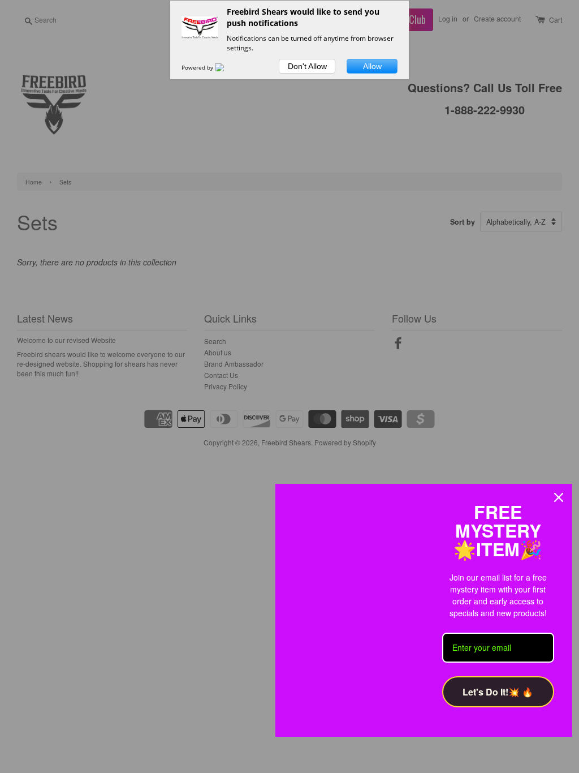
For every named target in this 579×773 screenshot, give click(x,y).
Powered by (198, 67)
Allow (372, 66)
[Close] (558, 497)
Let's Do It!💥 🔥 (498, 691)
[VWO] (226, 67)
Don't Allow (307, 66)
